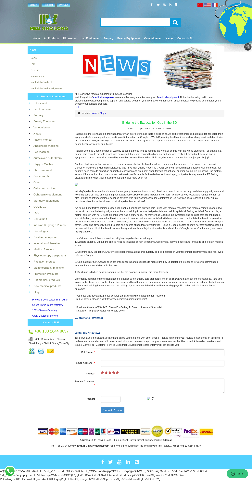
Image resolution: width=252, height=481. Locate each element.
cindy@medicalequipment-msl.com (130, 445)
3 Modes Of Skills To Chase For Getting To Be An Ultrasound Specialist (124, 307)
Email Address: (85, 363)
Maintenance (37, 76)
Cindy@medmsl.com (97, 445)
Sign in (33, 4)
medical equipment (103, 97)
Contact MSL (51, 322)
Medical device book (42, 82)
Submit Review (112, 410)
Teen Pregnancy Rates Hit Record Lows (103, 310)
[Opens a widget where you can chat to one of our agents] (237, 474)
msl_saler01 (165, 445)
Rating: (90, 373)
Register (48, 4)
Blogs (103, 113)
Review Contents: (85, 383)
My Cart (63, 4)
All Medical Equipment (51, 96)
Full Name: (88, 352)
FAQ (33, 64)
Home (36, 38)
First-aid (35, 70)
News (33, 50)
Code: (91, 399)
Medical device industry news (46, 88)
